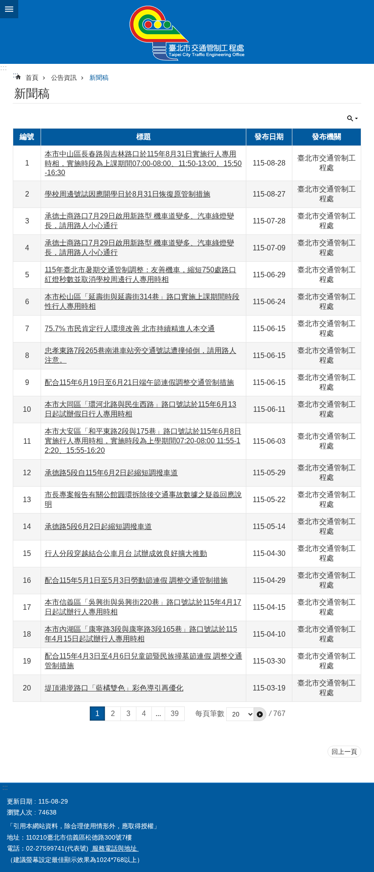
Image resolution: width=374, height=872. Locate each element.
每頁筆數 (209, 713)
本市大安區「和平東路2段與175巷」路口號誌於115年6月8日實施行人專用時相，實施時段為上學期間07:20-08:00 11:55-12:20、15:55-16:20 (143, 440)
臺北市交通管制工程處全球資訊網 (187, 32)
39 (175, 713)
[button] (260, 714)
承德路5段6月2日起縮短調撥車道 (98, 526)
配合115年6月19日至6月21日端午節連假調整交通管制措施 (139, 382)
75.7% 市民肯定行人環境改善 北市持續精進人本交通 (130, 328)
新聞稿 (99, 77)
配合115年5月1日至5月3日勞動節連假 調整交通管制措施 (136, 580)
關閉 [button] (9, 9)
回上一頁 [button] (344, 751)
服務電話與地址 (114, 848)
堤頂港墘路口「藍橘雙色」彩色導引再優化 (114, 688)
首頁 (32, 77)
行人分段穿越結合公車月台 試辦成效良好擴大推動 (126, 553)
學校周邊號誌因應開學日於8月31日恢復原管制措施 (127, 194)
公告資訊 (64, 77)
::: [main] (15, 75)
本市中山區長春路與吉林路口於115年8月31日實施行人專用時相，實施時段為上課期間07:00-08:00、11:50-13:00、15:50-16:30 (143, 163)
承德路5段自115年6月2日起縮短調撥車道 (111, 473)
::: (3, 68)
